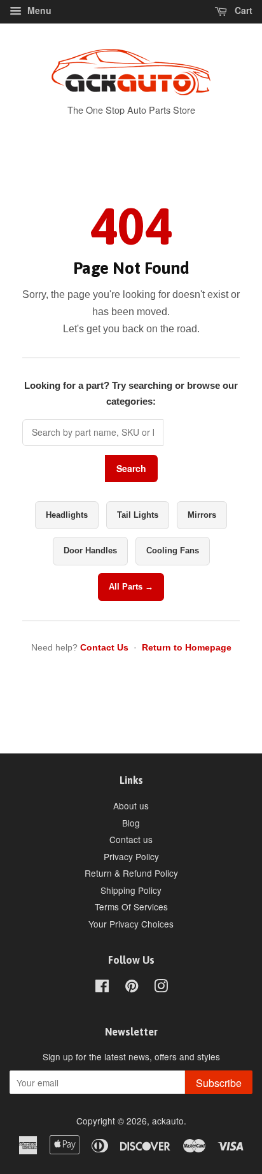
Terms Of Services (131, 906)
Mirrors (202, 515)
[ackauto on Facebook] (102, 988)
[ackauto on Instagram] (161, 988)
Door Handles (90, 550)
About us (131, 805)
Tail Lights (137, 515)
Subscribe (219, 1083)
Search (131, 468)
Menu (38, 10)
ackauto (168, 1120)
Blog (131, 822)
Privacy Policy (131, 856)
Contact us (131, 839)
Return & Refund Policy (131, 873)
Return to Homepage (186, 647)
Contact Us (104, 647)
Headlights (67, 515)
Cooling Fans (172, 550)
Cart (242, 10)
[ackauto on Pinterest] (132, 988)
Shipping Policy (131, 890)
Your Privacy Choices (131, 923)
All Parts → (131, 586)
